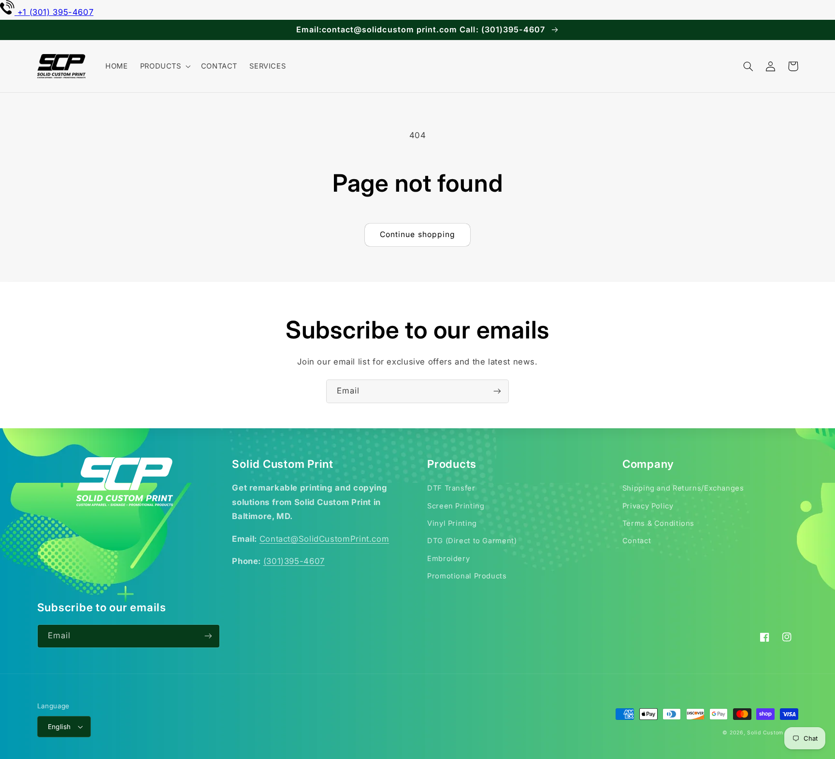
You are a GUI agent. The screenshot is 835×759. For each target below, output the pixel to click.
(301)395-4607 (294, 561)
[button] (164, 66)
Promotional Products (467, 576)
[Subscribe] (497, 391)
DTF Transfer (451, 488)
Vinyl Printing (452, 523)
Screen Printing (455, 506)
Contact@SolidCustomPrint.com (324, 539)
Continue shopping (417, 234)
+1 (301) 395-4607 (55, 12)
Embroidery (448, 558)
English (59, 727)
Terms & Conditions (658, 523)
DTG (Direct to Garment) (472, 540)
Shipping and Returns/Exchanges (683, 488)
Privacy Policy (648, 506)
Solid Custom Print (772, 733)
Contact (636, 540)
